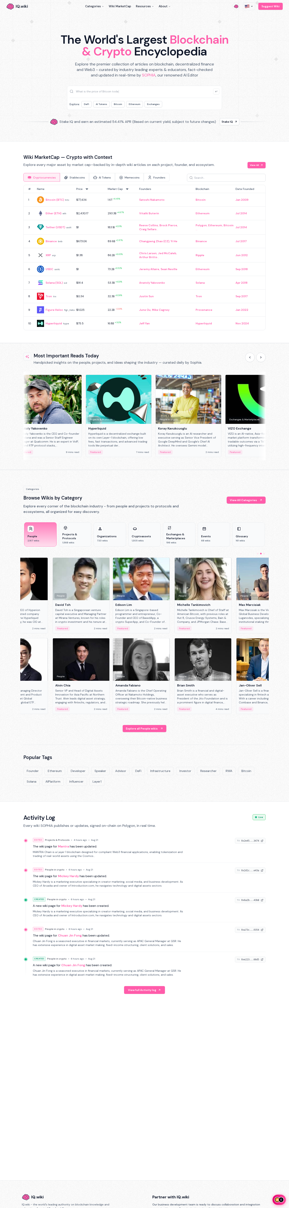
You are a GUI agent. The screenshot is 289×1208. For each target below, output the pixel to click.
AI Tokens (101, 104)
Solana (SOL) (54, 282)
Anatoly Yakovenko (152, 282)
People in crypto (54, 869)
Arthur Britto (148, 257)
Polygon (201, 225)
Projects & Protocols (57, 840)
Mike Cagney (160, 310)
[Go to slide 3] (264, 553)
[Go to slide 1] (258, 553)
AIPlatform (52, 781)
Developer (78, 771)
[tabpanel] (144, 257)
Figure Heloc (54, 310)
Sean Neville (169, 269)
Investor (185, 771)
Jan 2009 (242, 199)
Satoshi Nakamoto (152, 199)
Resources (143, 6)
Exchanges (153, 104)
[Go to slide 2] (261, 553)
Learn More (212, 121)
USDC (49, 269)
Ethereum (134, 104)
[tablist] (96, 177)
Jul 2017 (241, 241)
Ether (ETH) (53, 213)
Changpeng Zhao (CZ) (154, 241)
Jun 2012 (242, 255)
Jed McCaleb (167, 253)
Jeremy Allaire (149, 269)
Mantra (63, 846)
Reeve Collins (148, 225)
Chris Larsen (148, 253)
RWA (229, 771)
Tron (49, 296)
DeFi (86, 104)
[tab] (41, 177)
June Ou (145, 310)
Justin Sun (146, 296)
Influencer (76, 781)
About (163, 6)
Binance (51, 241)
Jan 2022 (242, 310)
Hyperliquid (54, 323)
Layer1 (97, 781)
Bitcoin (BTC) (55, 199)
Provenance (204, 310)
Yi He (174, 241)
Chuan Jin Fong (70, 935)
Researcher (208, 771)
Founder (33, 771)
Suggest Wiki (270, 6)
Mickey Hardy (68, 876)
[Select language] (249, 6)
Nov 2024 (242, 323)
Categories (93, 6)
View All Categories (243, 500)
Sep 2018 (242, 269)
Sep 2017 (242, 296)
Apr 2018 (242, 282)
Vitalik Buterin (149, 213)
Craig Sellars (147, 229)
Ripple (200, 255)
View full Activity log (142, 990)
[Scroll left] (250, 357)
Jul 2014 (241, 213)
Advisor (120, 771)
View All (254, 165)
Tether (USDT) (55, 227)
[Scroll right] (261, 357)
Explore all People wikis (142, 728)
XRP (48, 255)
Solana (200, 282)
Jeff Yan (144, 323)
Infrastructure (160, 771)
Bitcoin (118, 104)
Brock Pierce (168, 225)
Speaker (100, 771)
